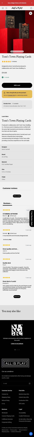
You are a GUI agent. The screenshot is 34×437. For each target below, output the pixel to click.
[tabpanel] (17, 253)
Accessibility (22, 413)
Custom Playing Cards (8, 416)
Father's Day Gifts (24, 397)
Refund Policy (6, 400)
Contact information (16, 431)
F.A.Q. (3, 403)
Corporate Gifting (7, 422)
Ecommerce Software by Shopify (19, 427)
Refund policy (5, 430)
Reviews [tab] (7, 203)
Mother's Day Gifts (24, 394)
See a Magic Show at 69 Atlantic (17, 3)
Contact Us (5, 394)
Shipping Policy (6, 397)
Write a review (17, 196)
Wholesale (5, 413)
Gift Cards (22, 403)
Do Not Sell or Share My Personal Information (25, 420)
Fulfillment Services (7, 419)
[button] (31, 218)
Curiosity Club (11, 95)
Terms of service (23, 430)
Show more (17, 296)
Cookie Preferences (24, 416)
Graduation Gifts (23, 400)
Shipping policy (5, 431)
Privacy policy (13, 430)
